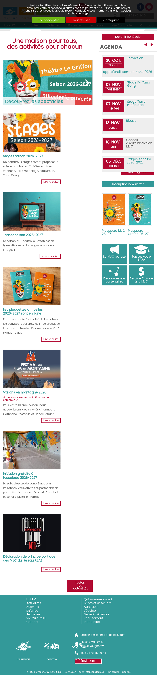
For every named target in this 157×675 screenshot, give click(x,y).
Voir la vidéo (50, 256)
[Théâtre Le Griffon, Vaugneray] (51, 648)
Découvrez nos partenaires (114, 280)
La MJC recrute (114, 256)
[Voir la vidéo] (27, 208)
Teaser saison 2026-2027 (23, 235)
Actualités (33, 603)
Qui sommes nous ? (98, 599)
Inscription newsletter (128, 184)
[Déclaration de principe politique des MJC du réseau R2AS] (27, 530)
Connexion (70, 672)
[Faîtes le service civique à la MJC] (141, 271)
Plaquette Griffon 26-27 (138, 232)
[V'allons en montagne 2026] (27, 365)
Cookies (126, 10)
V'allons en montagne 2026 (24, 392)
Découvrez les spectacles (34, 101)
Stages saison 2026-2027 (23, 156)
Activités (32, 606)
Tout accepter (48, 20)
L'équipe (90, 610)
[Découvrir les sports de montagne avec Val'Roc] (78, 648)
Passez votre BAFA (141, 258)
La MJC (31, 599)
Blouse (131, 120)
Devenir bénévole (128, 36)
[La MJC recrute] (114, 249)
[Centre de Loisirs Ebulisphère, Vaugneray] (23, 648)
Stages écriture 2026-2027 (139, 161)
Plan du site (113, 672)
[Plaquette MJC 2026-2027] (114, 209)
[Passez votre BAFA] (141, 249)
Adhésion (91, 606)
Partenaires (92, 622)
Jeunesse (33, 614)
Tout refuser (81, 20)
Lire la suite (51, 181)
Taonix (81, 672)
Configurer (111, 20)
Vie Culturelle (36, 618)
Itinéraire (88, 661)
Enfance (32, 610)
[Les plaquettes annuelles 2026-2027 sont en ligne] (27, 283)
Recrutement (93, 618)
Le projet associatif (97, 603)
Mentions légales (95, 672)
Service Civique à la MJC (141, 280)
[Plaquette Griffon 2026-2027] (140, 209)
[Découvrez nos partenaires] (114, 271)
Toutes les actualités (80, 585)
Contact (32, 622)
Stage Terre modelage (136, 103)
